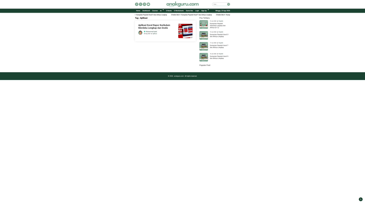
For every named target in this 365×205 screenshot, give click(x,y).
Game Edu (189, 11)
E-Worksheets (179, 11)
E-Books (169, 11)
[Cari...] (228, 4)
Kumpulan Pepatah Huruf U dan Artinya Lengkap (145, 15)
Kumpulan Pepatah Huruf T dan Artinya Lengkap (190, 15)
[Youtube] (148, 4)
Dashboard (146, 11)
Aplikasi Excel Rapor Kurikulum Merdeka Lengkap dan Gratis (154, 26)
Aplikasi (155, 33)
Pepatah (221, 21)
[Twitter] (140, 4)
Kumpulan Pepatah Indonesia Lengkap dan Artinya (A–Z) (218, 25)
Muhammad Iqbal (151, 31)
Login (197, 11)
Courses (155, 11)
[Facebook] (136, 4)
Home (138, 11)
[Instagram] (144, 4)
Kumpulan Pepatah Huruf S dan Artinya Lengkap (219, 57)
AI (161, 11)
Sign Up (204, 11)
